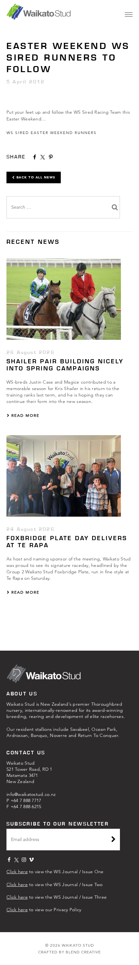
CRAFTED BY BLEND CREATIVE (69, 952)
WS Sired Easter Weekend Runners (51, 132)
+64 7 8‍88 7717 (26, 800)
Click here (17, 871)
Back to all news (35, 177)
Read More (24, 415)
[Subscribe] (113, 840)
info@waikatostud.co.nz (31, 794)
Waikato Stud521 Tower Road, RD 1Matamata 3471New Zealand (29, 772)
